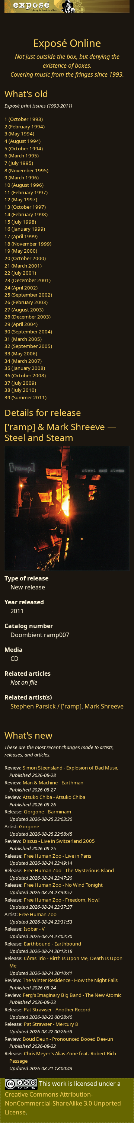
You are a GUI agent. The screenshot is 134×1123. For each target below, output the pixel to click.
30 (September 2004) (28, 331)
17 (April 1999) (21, 236)
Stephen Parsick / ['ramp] (46, 706)
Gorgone (29, 826)
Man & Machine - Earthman (53, 782)
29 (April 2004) (21, 324)
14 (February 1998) (26, 214)
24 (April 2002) (21, 287)
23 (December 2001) (27, 280)
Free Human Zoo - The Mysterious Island (69, 870)
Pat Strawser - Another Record (57, 1009)
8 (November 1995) (26, 170)
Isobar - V (34, 928)
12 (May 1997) (20, 199)
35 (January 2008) (24, 368)
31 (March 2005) (23, 339)
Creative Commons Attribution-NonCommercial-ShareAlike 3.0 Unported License (63, 1103)
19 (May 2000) (20, 250)
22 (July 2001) (20, 272)
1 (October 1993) (23, 119)
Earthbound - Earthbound (52, 943)
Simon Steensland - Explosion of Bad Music (70, 767)
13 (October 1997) (25, 207)
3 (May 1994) (19, 133)
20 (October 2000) (25, 258)
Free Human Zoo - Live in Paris (57, 855)
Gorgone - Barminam (47, 811)
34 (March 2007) (23, 361)
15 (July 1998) (20, 221)
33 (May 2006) (20, 353)
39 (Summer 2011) (25, 397)
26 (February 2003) (26, 302)
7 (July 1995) (18, 163)
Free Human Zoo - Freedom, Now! (62, 899)
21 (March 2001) (23, 265)
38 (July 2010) (20, 390)
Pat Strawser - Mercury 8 (51, 1024)
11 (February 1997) (26, 192)
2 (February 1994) (24, 126)
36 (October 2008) (25, 375)
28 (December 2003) (27, 316)
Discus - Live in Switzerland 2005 (59, 841)
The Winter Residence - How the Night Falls (70, 980)
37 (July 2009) (20, 383)
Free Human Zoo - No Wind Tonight (63, 885)
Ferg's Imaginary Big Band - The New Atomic (72, 995)
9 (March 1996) (21, 177)
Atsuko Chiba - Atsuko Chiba (54, 797)
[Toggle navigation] (23, 23)
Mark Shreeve (104, 706)
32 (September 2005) (28, 346)
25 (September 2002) (28, 294)
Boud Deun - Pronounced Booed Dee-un (68, 1039)
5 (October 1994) (23, 148)
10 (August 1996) (24, 185)
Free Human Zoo (38, 914)
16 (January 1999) (24, 228)
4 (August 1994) (22, 141)
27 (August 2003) (24, 309)
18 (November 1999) (27, 243)
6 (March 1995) (21, 155)
